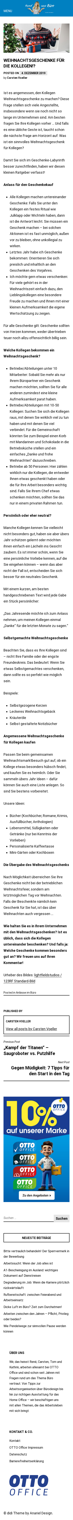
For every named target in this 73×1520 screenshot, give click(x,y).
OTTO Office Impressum (26, 1447)
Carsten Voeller (17, 77)
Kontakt (14, 1441)
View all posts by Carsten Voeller (31, 1029)
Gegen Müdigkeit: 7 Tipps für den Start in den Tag (40, 1068)
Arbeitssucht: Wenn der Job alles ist (28, 1263)
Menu (8, 11)
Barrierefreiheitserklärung (26, 1461)
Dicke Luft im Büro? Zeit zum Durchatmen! (33, 1307)
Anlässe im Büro (26, 992)
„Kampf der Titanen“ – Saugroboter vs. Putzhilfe (29, 1048)
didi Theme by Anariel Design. (30, 1513)
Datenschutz (18, 1454)
